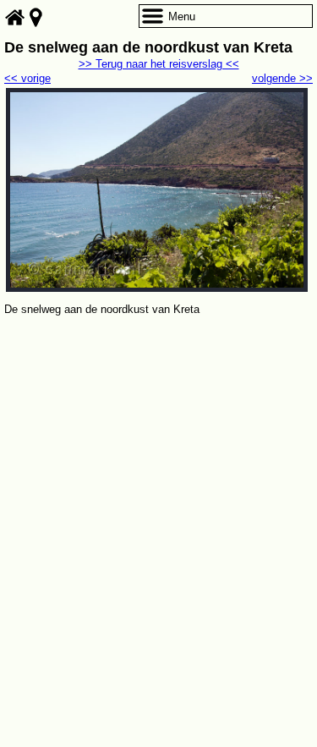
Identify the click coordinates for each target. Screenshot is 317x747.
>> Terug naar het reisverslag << (159, 64)
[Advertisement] (158, 486)
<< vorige (27, 78)
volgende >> (282, 78)
